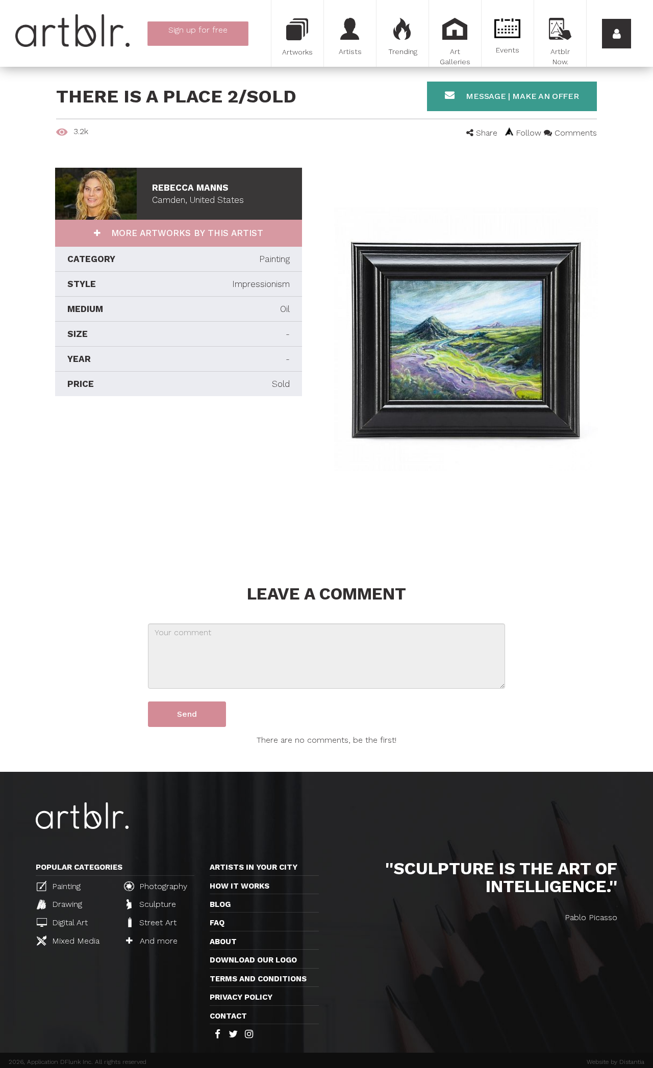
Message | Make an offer (521, 96)
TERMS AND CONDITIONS (258, 978)
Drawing (65, 904)
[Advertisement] (178, 487)
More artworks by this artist (185, 233)
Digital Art (68, 922)
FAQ (217, 922)
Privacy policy (241, 997)
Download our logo (253, 960)
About (223, 941)
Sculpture (156, 904)
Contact (228, 1016)
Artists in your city (253, 867)
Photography (162, 886)
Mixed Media (74, 941)
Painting (65, 886)
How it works (239, 886)
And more (157, 941)
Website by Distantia (615, 1061)
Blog (220, 904)
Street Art (157, 922)
